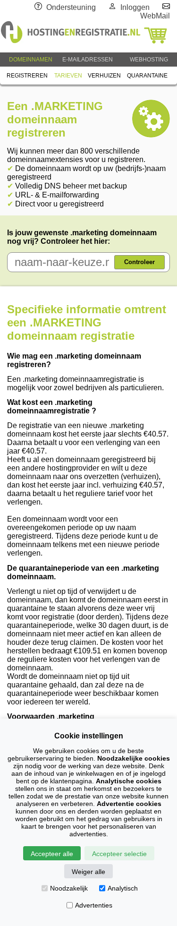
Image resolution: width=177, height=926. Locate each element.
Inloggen (135, 7)
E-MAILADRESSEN (87, 59)
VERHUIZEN (104, 75)
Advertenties (93, 905)
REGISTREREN (27, 75)
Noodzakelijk (69, 888)
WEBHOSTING (149, 59)
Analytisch (123, 888)
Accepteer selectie (119, 853)
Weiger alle (88, 871)
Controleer (139, 262)
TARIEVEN (68, 75)
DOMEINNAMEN (30, 59)
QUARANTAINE (147, 75)
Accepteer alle (52, 853)
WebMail (155, 16)
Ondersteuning (71, 7)
